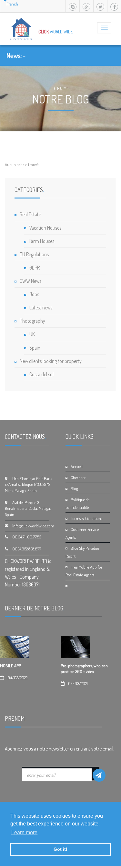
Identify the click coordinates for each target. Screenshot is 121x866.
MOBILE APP (10, 665)
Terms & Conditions (86, 518)
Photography (32, 321)
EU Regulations (34, 254)
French (12, 3)
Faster (30, 55)
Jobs (34, 294)
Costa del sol (41, 374)
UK (32, 334)
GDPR (34, 267)
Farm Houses (41, 241)
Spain (34, 347)
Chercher (78, 477)
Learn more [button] (24, 832)
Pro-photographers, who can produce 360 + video (84, 668)
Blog (74, 488)
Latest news (40, 307)
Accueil (77, 466)
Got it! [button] (60, 849)
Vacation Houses (45, 227)
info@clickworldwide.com (33, 525)
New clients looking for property (51, 361)
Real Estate (30, 214)
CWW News (30, 281)
